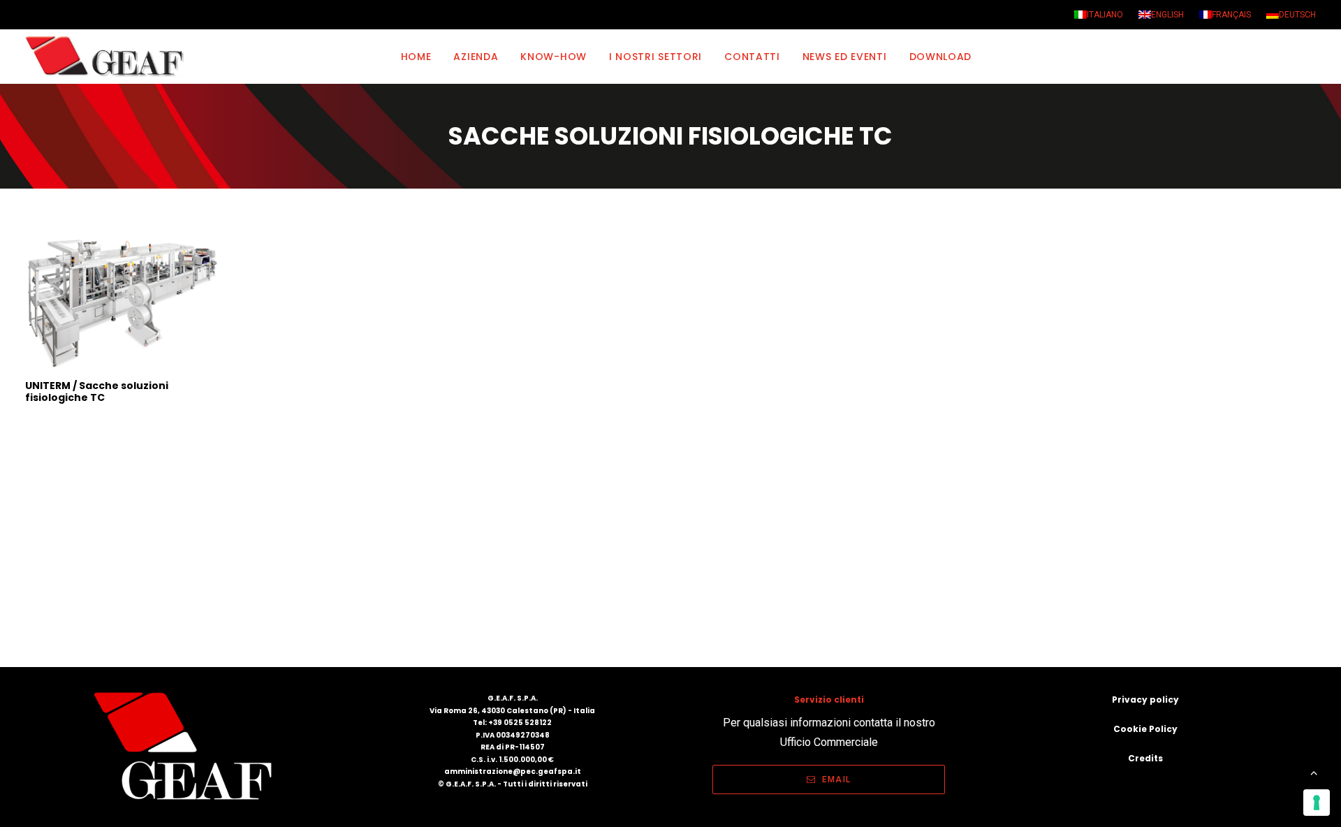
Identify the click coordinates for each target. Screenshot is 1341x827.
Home (416, 57)
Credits (1145, 758)
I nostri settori (655, 57)
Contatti (752, 57)
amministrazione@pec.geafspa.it (512, 771)
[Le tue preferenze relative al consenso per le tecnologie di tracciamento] (1316, 802)
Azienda (475, 57)
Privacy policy (1145, 699)
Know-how (553, 57)
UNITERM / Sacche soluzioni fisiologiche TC (96, 391)
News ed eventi (845, 57)
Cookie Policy (1145, 729)
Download (940, 57)
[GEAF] (110, 57)
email (836, 779)
